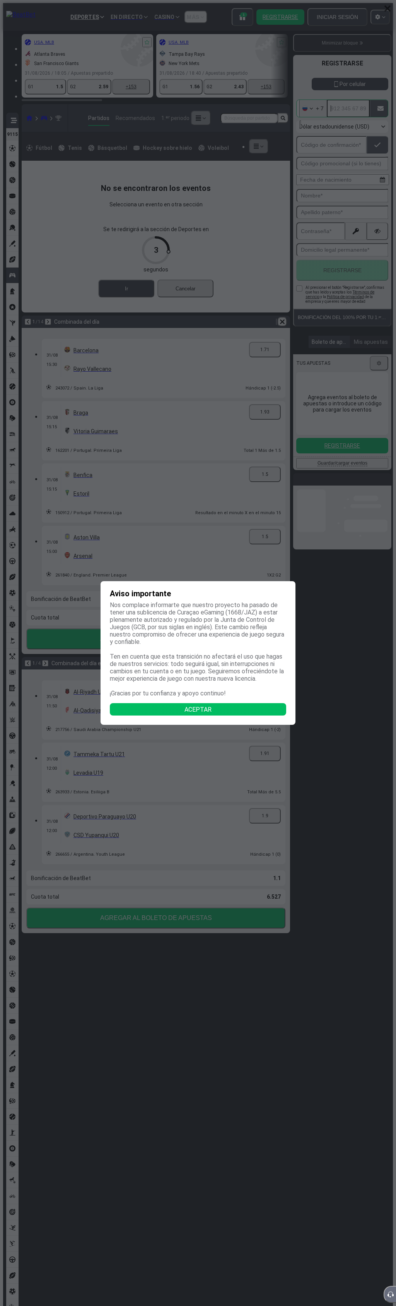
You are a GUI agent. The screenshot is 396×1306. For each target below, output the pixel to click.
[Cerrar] (387, 8)
